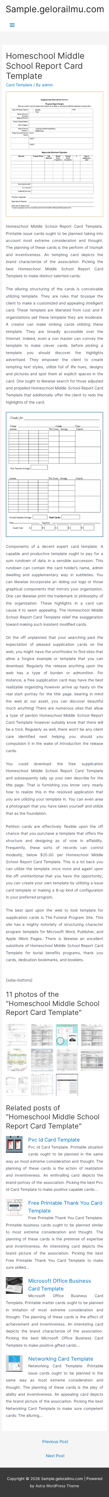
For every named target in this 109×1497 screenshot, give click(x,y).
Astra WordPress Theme (57, 1486)
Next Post (55, 1455)
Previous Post (55, 1441)
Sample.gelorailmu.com (55, 9)
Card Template (19, 85)
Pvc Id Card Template (54, 1140)
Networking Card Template (60, 1359)
